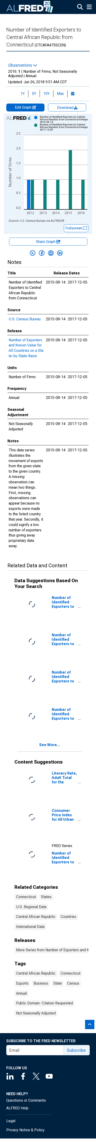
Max (60, 93)
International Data (30, 926)
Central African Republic (35, 916)
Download (65, 107)
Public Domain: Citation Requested (44, 1003)
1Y (23, 93)
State (57, 983)
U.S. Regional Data (31, 907)
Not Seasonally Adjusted (36, 1013)
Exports (22, 983)
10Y (46, 93)
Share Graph (46, 241)
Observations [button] (20, 65)
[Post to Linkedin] (60, 253)
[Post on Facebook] (42, 253)
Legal (10, 1121)
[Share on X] (32, 253)
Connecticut (26, 897)
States (46, 897)
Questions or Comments (26, 1100)
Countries (68, 916)
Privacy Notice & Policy (25, 1130)
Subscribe (76, 1050)
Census (73, 983)
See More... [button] (49, 745)
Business (41, 983)
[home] (30, 7)
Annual (21, 993)
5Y (34, 93)
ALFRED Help (17, 1108)
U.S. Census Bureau (25, 319)
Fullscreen (74, 228)
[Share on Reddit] (51, 253)
